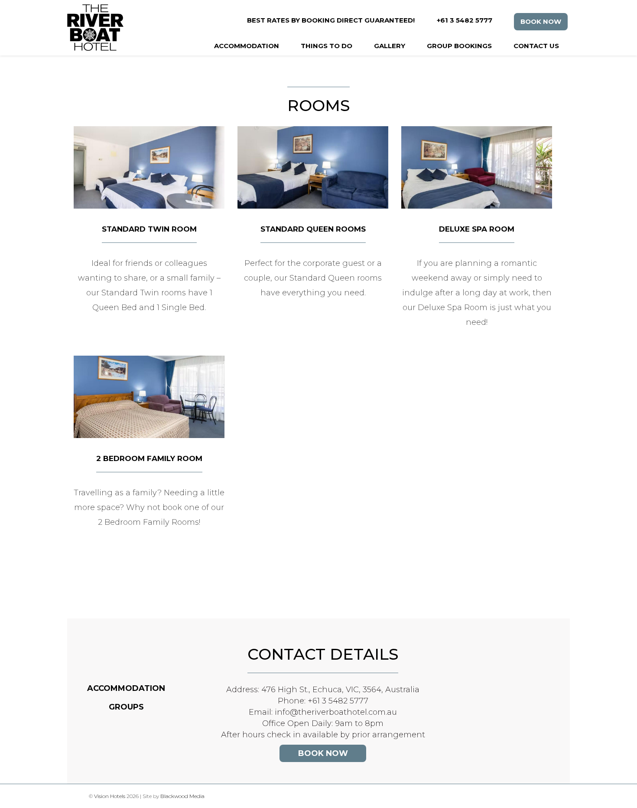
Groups (126, 707)
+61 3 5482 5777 (464, 20)
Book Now (540, 21)
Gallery (389, 45)
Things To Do (326, 45)
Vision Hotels (109, 796)
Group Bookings (459, 45)
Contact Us (536, 45)
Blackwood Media (182, 796)
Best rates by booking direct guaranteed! (331, 20)
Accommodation (246, 45)
